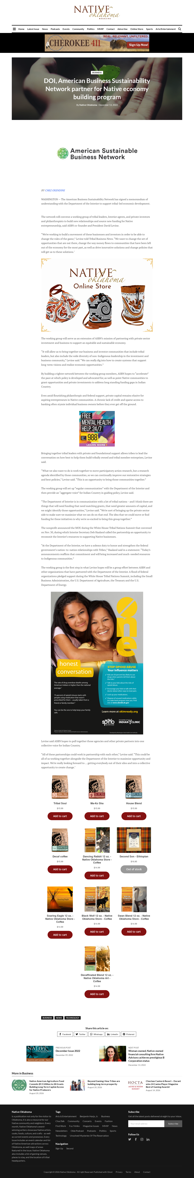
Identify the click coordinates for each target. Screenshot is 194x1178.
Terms (128, 1172)
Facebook (66, 1034)
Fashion (109, 1121)
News (45, 29)
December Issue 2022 (68, 1050)
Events (66, 29)
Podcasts (55, 29)
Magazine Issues (91, 1126)
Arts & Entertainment (66, 1116)
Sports (149, 29)
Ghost (109, 1172)
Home (21, 29)
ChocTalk (60, 1121)
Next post (133, 1047)
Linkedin (114, 1034)
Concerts (87, 1121)
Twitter (82, 1034)
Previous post (63, 1047)
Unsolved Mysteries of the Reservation (89, 1135)
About (137, 1172)
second (69, 1148)
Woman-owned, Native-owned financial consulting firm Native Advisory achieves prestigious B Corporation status (146, 1055)
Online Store (136, 29)
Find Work (61, 1126)
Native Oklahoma (86, 104)
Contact (111, 29)
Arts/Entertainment (166, 29)
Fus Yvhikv (74, 1126)
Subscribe (173, 1123)
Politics (90, 29)
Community (78, 29)
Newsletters (61, 1130)
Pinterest (130, 1034)
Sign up (59, 1148)
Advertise (122, 29)
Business (97, 72)
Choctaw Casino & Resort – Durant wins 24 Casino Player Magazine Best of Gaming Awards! (163, 1084)
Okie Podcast (77, 1130)
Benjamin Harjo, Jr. (89, 1116)
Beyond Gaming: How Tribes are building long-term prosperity (104, 1082)
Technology (72, 1018)
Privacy (119, 1172)
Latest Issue (33, 29)
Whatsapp (98, 1034)
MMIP (100, 29)
